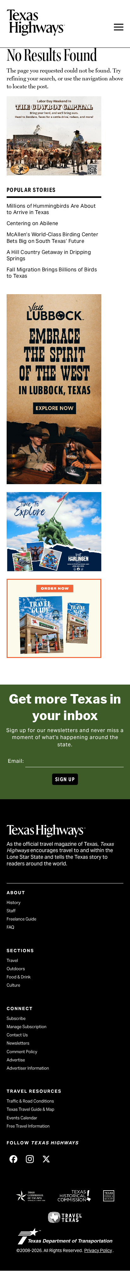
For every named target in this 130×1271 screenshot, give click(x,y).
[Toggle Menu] (118, 27)
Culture (13, 985)
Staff (11, 911)
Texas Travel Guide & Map (30, 1109)
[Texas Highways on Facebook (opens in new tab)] (14, 1159)
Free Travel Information (28, 1126)
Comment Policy (22, 1051)
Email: (16, 761)
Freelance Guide (21, 919)
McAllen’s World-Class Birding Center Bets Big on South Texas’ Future (52, 237)
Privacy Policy (98, 1250)
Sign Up (65, 779)
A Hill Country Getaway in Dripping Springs (49, 255)
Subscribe (16, 1018)
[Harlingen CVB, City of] (54, 569)
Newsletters (18, 1043)
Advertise (16, 1060)
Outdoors (16, 968)
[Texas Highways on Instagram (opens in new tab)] (30, 1159)
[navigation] (118, 27)
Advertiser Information (28, 1068)
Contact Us (17, 1035)
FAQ (10, 927)
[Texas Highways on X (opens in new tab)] (46, 1159)
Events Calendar (22, 1118)
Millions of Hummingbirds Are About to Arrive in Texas (51, 209)
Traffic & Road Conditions (30, 1101)
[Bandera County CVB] (54, 173)
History (14, 902)
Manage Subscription (26, 1026)
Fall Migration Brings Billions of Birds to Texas (52, 272)
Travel (12, 960)
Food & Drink (19, 977)
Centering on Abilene (32, 223)
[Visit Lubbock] (54, 482)
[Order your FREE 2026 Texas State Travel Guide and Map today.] (54, 656)
